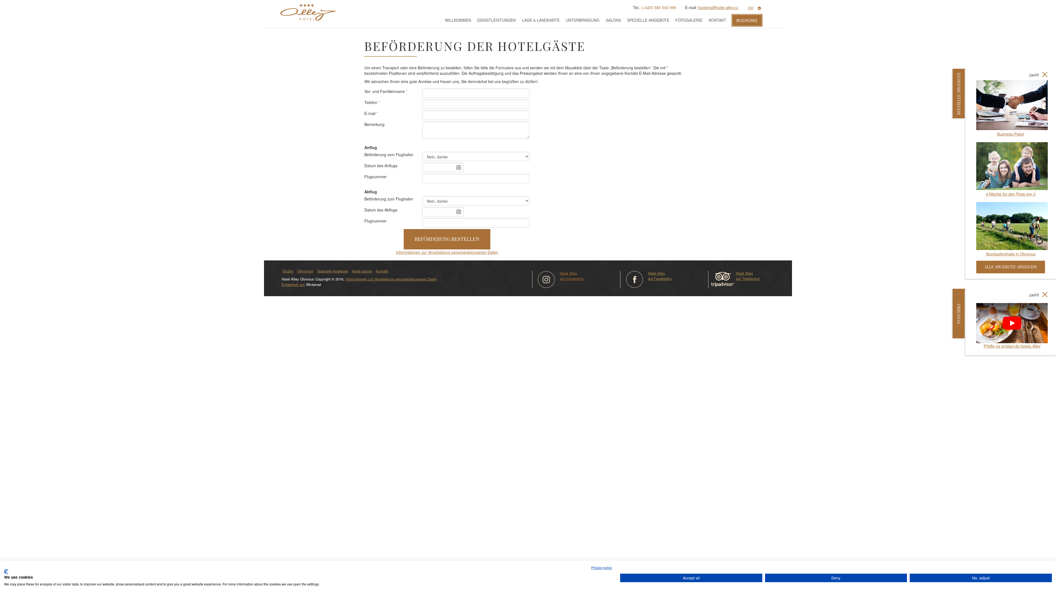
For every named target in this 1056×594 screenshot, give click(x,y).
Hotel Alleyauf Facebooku (660, 276)
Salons (613, 20)
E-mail (369, 113)
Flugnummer (375, 176)
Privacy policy (601, 567)
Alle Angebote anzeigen (1011, 267)
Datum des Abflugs (380, 210)
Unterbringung (583, 20)
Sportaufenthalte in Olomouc (1011, 254)
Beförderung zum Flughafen (388, 199)
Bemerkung (374, 124)
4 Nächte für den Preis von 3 (1011, 193)
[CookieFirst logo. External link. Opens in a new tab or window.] (6, 571)
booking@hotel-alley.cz (718, 7)
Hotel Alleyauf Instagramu (572, 276)
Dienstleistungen (496, 20)
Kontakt (717, 20)
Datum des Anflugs (380, 165)
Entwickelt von (293, 284)
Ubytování (305, 271)
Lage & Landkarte (541, 20)
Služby (287, 271)
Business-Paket (1010, 134)
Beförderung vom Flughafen (388, 154)
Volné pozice (362, 271)
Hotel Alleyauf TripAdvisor (748, 276)
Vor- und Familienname (384, 91)
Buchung (747, 20)
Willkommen (458, 20)
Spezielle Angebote (648, 20)
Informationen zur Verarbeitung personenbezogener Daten (447, 252)
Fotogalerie (688, 20)
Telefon (370, 102)
